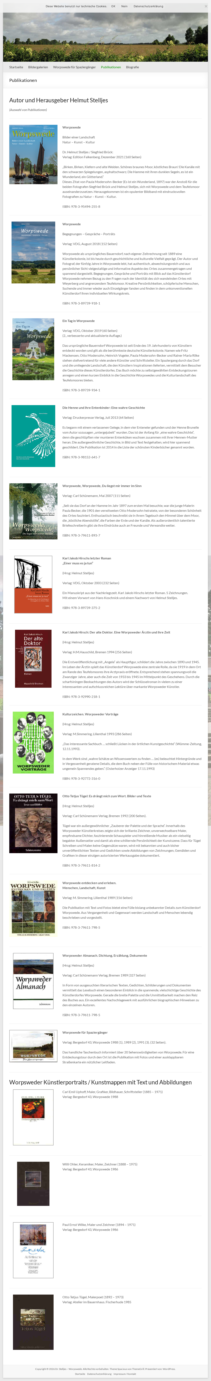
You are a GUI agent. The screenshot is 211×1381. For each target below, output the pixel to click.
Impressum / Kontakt (125, 1373)
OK (113, 6)
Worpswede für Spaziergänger (74, 67)
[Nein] (206, 6)
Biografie (132, 67)
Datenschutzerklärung (99, 1373)
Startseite (16, 67)
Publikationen (111, 67)
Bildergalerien (38, 67)
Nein (124, 6)
